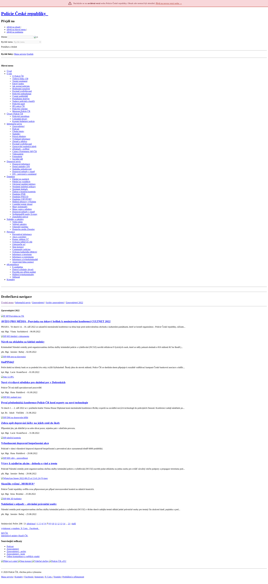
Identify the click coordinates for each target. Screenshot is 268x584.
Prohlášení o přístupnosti (73, 577)
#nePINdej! (7, 362)
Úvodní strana (7, 302)
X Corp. (24, 528)
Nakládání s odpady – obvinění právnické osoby (29, 504)
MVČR (4, 533)
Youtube (57, 577)
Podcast (10, 546)
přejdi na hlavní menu (16, 29)
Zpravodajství (38, 302)
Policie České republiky (23, 13)
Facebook (34, 528)
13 (61, 523)
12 (58, 523)
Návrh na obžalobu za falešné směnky (23, 341)
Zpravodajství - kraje (16, 554)
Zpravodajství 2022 (74, 302)
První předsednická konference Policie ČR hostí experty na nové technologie (44, 402)
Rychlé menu (7, 42)
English (30, 54)
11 (56, 523)
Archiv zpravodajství (55, 302)
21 (69, 523)
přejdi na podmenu (15, 32)
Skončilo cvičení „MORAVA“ (18, 483)
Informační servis (22, 302)
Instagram (39, 577)
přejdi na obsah (13, 27)
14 (64, 523)
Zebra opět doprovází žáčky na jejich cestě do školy (30, 422)
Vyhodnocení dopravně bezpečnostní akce (25, 443)
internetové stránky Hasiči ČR (14, 535)
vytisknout (5, 528)
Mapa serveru (20, 54)
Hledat (4, 37)
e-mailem (15, 528)
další (74, 523)
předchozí (31, 523)
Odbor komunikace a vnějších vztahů (23, 556)
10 (53, 523)
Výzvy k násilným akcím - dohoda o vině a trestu (29, 463)
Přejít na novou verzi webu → (169, 3)
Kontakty (19, 577)
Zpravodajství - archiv (16, 551)
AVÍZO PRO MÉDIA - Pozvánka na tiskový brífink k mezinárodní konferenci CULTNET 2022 (56, 321)
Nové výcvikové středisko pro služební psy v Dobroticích (33, 382)
